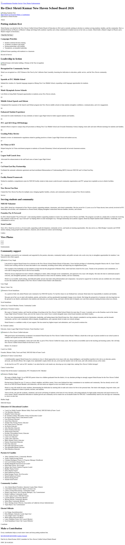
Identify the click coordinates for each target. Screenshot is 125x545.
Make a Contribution (23, 15)
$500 (15, 536)
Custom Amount (22, 536)
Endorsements (35, 3)
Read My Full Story (7, 35)
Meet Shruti (4, 15)
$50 (5, 536)
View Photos (27, 3)
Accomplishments (6, 3)
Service (20, 3)
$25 (2, 536)
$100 (8, 536)
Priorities (15, 3)
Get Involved (12, 15)
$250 (11, 536)
